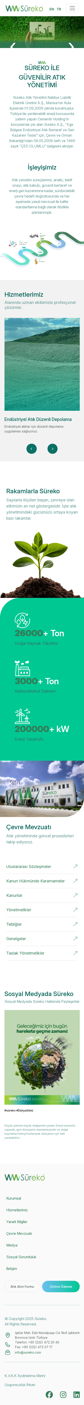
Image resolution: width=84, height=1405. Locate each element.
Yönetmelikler (18, 909)
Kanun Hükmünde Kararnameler (35, 881)
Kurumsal (13, 1198)
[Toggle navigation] (72, 8)
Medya (11, 1245)
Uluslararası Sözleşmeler (28, 866)
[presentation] (13, 45)
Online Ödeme (61, 1286)
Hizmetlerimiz (17, 1210)
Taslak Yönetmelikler (25, 953)
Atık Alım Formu (22, 1286)
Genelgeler (16, 938)
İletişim (11, 1268)
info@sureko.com (28, 1352)
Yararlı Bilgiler (16, 1221)
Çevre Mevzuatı (19, 1233)
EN (52, 9)
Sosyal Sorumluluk (21, 1257)
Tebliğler (14, 924)
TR (59, 9)
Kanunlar (14, 895)
